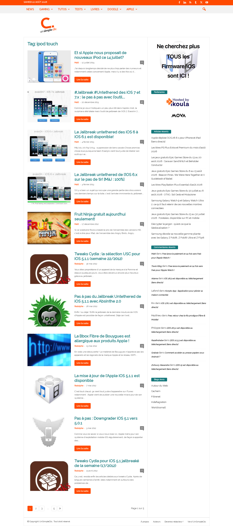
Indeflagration (158, 402)
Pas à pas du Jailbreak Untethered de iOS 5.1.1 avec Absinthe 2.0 (107, 298)
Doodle (113, 9)
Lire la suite (82, 79)
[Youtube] (207, 2)
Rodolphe (78, 264)
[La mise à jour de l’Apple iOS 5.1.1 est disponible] (49, 389)
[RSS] (190, 2)
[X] (201, 2)
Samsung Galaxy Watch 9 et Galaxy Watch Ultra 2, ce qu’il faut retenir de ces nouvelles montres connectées (177, 204)
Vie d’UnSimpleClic (197, 522)
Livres (95, 9)
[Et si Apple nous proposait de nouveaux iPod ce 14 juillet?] (49, 66)
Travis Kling (156, 266)
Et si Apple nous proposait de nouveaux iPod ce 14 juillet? (100, 55)
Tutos (62, 9)
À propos (145, 522)
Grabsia (154, 353)
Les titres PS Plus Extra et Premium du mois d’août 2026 (178, 149)
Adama (154, 278)
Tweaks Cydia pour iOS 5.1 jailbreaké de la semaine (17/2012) (106, 463)
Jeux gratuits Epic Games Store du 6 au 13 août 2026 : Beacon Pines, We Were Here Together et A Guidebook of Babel (178, 175)
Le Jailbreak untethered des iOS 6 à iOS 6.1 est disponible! (106, 134)
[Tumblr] (196, 2)
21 (142, 306)
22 (142, 428)
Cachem (155, 391)
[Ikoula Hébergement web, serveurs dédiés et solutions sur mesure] (178, 102)
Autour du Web (159, 385)
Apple (130, 9)
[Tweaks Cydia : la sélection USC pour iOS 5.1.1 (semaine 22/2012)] (49, 268)
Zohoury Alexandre (160, 365)
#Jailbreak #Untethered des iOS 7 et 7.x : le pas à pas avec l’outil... (107, 94)
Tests (78, 9)
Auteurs (156, 522)
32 (142, 102)
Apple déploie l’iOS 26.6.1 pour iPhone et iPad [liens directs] (176, 139)
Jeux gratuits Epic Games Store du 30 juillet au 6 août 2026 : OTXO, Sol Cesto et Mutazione (177, 192)
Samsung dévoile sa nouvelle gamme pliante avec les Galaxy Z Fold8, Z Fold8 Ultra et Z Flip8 (177, 235)
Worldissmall (158, 407)
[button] (204, 9)
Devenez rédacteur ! (174, 522)
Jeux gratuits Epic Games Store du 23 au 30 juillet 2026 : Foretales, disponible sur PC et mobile (178, 216)
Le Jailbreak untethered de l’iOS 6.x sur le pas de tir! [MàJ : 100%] (105, 177)
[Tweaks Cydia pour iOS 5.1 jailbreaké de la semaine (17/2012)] (49, 475)
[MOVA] (178, 115)
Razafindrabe (157, 340)
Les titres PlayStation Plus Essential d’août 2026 (176, 184)
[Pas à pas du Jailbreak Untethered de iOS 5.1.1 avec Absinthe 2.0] (49, 310)
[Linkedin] (185, 2)
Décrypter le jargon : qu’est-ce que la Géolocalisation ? (171, 226)
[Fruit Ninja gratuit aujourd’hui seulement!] (49, 228)
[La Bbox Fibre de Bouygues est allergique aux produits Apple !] (49, 350)
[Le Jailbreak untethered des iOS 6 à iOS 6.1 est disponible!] (49, 146)
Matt (76, 62)
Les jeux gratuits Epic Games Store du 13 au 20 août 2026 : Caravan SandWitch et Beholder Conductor (176, 161)
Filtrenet (155, 396)
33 (142, 345)
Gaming (44, 9)
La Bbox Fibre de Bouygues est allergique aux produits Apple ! (102, 338)
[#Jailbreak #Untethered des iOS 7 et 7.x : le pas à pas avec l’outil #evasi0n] (49, 106)
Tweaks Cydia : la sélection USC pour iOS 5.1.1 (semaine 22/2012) (107, 256)
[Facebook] (179, 2)
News (30, 9)
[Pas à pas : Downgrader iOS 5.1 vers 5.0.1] (49, 432)
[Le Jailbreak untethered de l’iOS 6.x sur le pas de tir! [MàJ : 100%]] (49, 188)
